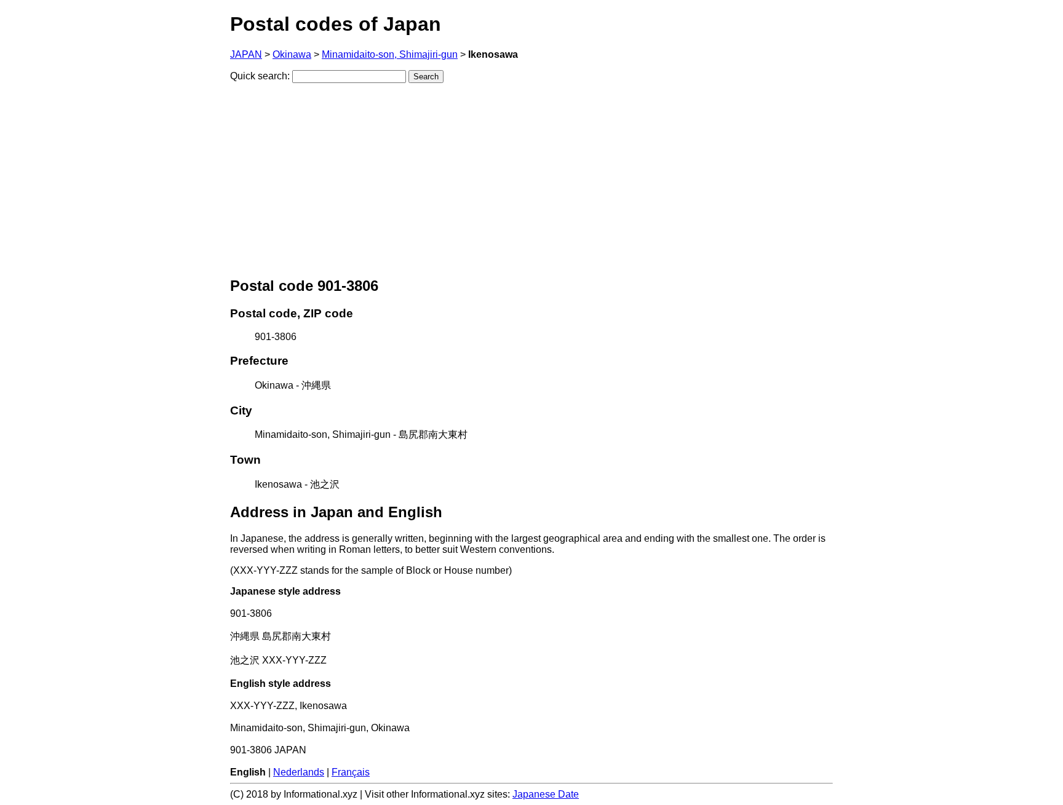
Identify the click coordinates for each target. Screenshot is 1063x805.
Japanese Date (545, 794)
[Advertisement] (531, 179)
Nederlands (298, 772)
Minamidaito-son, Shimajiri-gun (390, 54)
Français (351, 772)
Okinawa (292, 54)
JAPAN (246, 54)
